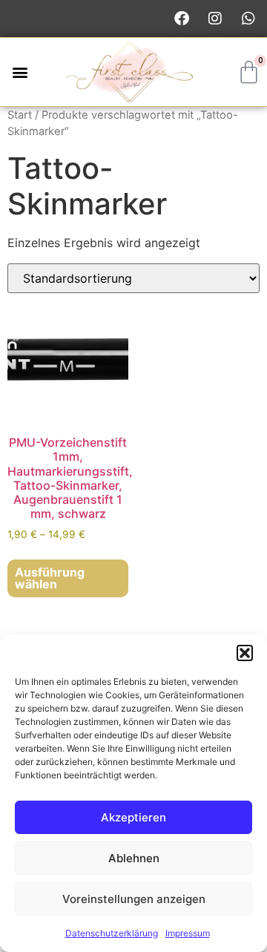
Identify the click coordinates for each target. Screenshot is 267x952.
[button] (244, 653)
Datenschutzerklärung (111, 933)
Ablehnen (133, 858)
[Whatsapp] (248, 18)
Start (19, 115)
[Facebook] (182, 18)
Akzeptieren (133, 817)
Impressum (187, 933)
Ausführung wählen (50, 578)
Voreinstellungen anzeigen (133, 899)
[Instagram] (215, 18)
